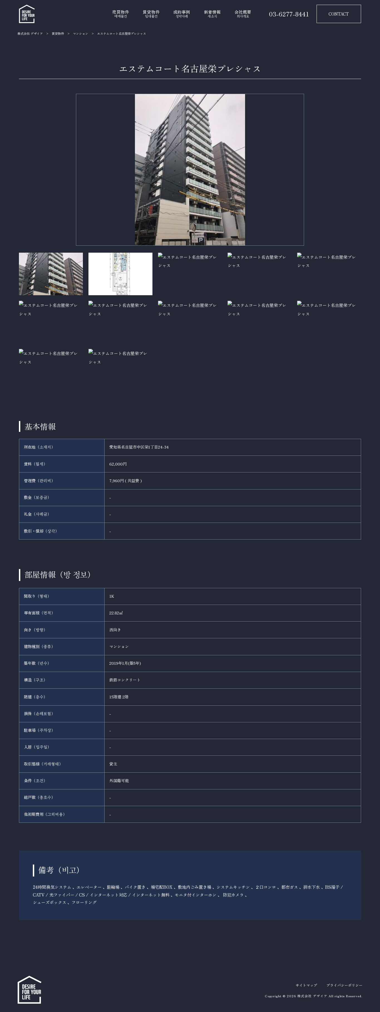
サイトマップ (306, 985)
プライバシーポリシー (344, 985)
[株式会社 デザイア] (27, 14)
